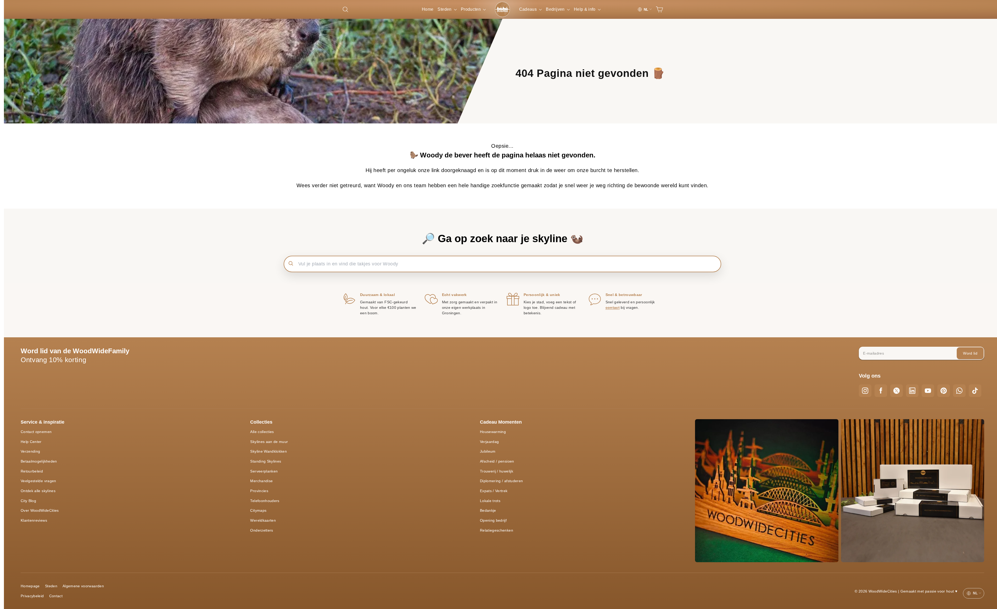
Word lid (970, 353)
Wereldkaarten (263, 520)
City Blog (28, 501)
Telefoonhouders (264, 501)
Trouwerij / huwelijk (496, 471)
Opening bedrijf (493, 520)
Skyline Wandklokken (268, 451)
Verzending (30, 451)
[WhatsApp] (959, 390)
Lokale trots (490, 501)
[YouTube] (928, 390)
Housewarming (493, 432)
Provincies (259, 491)
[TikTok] (975, 390)
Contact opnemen (36, 432)
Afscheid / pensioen (497, 461)
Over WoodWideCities (40, 510)
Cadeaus (528, 9)
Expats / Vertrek (494, 491)
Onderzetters (261, 530)
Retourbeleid (32, 471)
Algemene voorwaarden (83, 586)
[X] (896, 390)
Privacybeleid (32, 596)
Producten (471, 9)
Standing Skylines (265, 461)
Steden (445, 9)
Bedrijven (556, 9)
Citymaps (258, 510)
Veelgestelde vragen (38, 481)
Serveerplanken (264, 471)
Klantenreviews (34, 520)
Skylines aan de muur (269, 442)
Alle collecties (262, 432)
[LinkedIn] (912, 390)
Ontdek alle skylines (38, 491)
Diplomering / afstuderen (501, 481)
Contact (56, 596)
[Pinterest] (943, 390)
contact (613, 307)
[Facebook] (881, 390)
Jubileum (488, 451)
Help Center (31, 442)
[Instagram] (865, 390)
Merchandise (261, 481)
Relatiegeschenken (496, 530)
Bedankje (488, 510)
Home (427, 9)
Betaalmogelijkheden (39, 461)
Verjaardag (489, 442)
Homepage (30, 586)
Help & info (585, 9)
